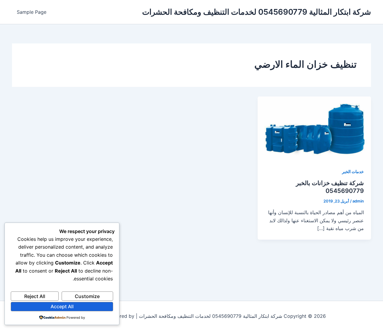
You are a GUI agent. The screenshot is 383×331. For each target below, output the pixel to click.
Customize (87, 296)
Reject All (34, 296)
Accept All (62, 306)
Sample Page (31, 12)
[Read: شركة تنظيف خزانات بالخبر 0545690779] (314, 128)
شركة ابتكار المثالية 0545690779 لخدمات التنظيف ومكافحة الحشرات (256, 11)
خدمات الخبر (353, 171)
